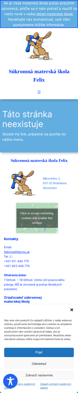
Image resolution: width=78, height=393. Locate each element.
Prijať (39, 352)
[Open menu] (39, 92)
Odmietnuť (39, 363)
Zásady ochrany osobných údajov (19, 385)
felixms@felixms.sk (17, 252)
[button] (72, 310)
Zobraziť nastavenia (39, 375)
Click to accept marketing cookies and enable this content (36, 217)
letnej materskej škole (54, 14)
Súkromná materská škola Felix (39, 160)
